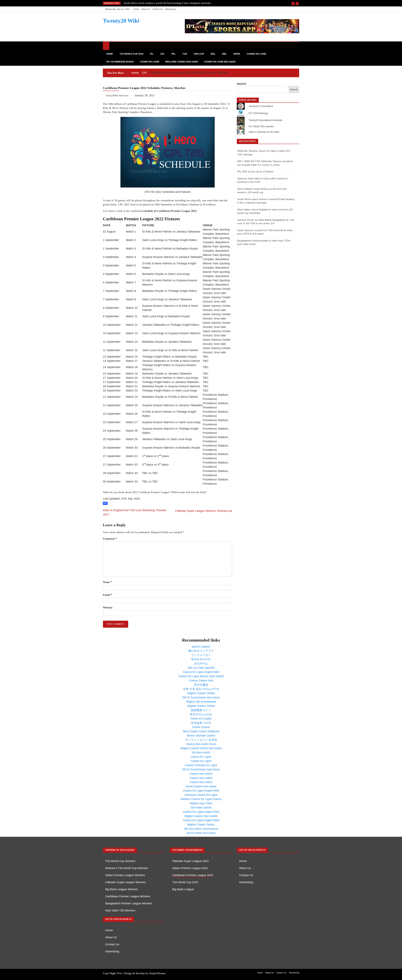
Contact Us (157, 9)
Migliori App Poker (201, 803)
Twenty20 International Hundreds (265, 120)
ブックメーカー (201, 655)
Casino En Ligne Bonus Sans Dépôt (201, 676)
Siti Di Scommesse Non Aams (201, 697)
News (237, 54)
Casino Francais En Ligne (201, 765)
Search (241, 83)
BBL (224, 54)
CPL (162, 54)
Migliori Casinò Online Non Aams (201, 748)
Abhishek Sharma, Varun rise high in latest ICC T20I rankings (158, 3)
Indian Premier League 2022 (190, 868)
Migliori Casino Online (201, 693)
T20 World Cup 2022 (185, 882)
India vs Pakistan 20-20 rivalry (264, 132)
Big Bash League (183, 889)
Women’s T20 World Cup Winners (126, 868)
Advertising (170, 9)
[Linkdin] (296, 9)
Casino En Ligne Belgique (220, 61)
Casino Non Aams (201, 773)
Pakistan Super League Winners (125, 882)
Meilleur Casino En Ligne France (201, 799)
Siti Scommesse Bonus (120, 61)
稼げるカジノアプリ (201, 650)
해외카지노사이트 (201, 714)
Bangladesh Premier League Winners (128, 903)
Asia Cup (199, 54)
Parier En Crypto (201, 718)
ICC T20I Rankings (258, 113)
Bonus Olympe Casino (201, 735)
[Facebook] (282, 9)
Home (136, 9)
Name (107, 582)
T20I (184, 54)
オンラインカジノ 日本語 (201, 739)
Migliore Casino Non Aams (181, 61)
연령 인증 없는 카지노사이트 (201, 689)
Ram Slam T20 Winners (120, 910)
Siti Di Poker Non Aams (201, 833)
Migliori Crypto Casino (201, 824)
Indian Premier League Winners (125, 875)
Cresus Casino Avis (201, 680)
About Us (145, 9)
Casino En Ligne (256, 54)
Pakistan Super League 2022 (190, 861)
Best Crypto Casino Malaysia (201, 731)
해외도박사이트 (201, 659)
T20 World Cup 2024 (131, 54)
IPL (152, 54)
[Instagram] (291, 9)
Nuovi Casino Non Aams (201, 786)
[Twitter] (287, 9)
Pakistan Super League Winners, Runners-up (203, 510)
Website (107, 607)
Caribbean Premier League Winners (127, 896)
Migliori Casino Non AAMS (201, 816)
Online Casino (201, 727)
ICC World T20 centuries (261, 126)
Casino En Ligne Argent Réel (201, 672)
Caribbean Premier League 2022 (192, 875)
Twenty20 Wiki (121, 21)
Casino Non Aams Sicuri (201, 744)
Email (107, 594)
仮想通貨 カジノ (201, 710)
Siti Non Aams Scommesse (201, 828)
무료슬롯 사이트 (201, 722)
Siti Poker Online (201, 807)
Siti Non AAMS (201, 752)
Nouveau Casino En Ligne (201, 794)
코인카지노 (201, 663)
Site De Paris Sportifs (201, 667)
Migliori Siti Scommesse (201, 701)
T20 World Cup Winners (120, 861)
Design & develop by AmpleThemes (145, 973)
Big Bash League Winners (121, 889)
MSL (213, 54)
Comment (110, 538)
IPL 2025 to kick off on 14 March (255, 171)
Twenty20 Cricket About (261, 106)
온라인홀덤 (201, 684)
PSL (173, 54)
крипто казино (201, 646)
